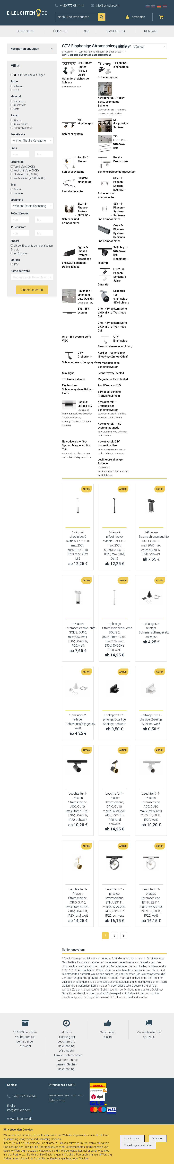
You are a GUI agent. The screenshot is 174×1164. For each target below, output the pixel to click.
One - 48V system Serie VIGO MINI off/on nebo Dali (112, 312)
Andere (15, 240)
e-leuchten (67, 51)
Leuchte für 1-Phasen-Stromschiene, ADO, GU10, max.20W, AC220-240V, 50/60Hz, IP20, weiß (151, 806)
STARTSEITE (25, 31)
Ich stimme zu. (132, 1138)
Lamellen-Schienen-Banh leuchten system (101, 51)
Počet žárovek (19, 213)
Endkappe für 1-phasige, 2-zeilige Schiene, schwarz (114, 719)
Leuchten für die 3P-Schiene (112, 413)
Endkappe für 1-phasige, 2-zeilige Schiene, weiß (151, 719)
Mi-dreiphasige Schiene (120, 123)
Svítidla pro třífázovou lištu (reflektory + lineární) (113, 255)
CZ (147, 6)
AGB (86, 31)
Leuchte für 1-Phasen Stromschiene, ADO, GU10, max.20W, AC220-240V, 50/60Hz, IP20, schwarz (77, 806)
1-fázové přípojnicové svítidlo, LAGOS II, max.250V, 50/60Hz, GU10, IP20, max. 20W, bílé (77, 545)
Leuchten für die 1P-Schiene (112, 109)
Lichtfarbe (17, 161)
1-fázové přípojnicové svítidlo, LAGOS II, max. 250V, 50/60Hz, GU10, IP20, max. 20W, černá (114, 545)
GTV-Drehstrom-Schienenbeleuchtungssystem (81, 357)
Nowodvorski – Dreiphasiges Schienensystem (108, 405)
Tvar (13, 184)
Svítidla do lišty (85, 302)
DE (159, 6)
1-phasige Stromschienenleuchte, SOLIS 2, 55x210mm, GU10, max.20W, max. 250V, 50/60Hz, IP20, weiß (117, 637)
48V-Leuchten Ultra (72, 453)
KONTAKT (151, 31)
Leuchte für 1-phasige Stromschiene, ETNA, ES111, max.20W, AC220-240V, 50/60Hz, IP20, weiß (151, 902)
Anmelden (138, 17)
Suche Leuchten (32, 290)
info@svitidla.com (107, 5)
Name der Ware (20, 271)
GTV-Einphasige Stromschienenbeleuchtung (115, 341)
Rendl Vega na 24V (109, 385)
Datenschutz (56, 1100)
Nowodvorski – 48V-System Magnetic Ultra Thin (76, 445)
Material (16, 96)
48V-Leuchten (105, 431)
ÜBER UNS (60, 31)
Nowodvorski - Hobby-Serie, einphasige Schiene (112, 101)
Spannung (17, 199)
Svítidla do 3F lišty (71, 86)
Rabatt (15, 115)
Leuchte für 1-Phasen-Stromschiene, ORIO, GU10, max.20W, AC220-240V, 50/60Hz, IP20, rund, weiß (77, 902)
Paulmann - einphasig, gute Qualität (85, 294)
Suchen (101, 17)
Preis (14, 148)
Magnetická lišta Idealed (113, 379)
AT (165, 6)
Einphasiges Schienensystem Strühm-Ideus (77, 389)
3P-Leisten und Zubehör (110, 417)
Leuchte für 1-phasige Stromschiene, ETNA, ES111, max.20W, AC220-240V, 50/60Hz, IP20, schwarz (114, 902)
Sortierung (122, 46)
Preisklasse (18, 134)
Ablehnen (157, 1138)
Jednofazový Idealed (111, 373)
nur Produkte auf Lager (31, 75)
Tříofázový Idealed (73, 379)
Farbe (14, 81)
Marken (15, 260)
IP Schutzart (18, 227)
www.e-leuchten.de (19, 1118)
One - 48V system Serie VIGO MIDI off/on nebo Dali (112, 326)
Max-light (68, 373)
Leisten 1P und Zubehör (110, 113)
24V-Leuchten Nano (108, 449)
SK (153, 6)
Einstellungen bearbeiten (138, 1145)
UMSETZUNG (115, 31)
